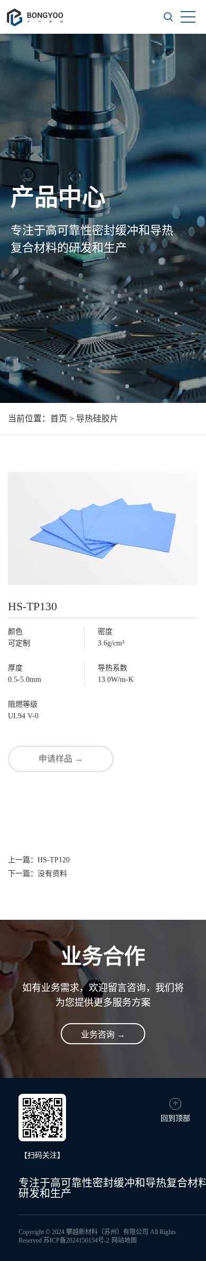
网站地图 (124, 1240)
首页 (58, 418)
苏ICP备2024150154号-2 (76, 1240)
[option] (103, 218)
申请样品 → (61, 758)
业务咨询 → (103, 1034)
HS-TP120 (54, 860)
